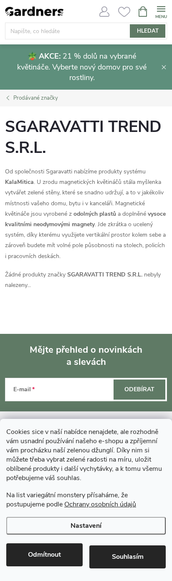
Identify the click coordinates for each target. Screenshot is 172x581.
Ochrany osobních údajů (100, 504)
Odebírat (139, 389)
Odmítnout (44, 554)
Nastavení (86, 525)
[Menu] (161, 11)
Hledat (148, 31)
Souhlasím (128, 556)
